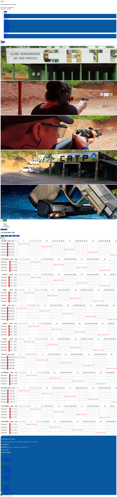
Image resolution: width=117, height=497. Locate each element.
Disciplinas (6, 20)
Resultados (6, 24)
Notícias (6, 34)
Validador (6, 31)
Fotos (5, 36)
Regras (5, 21)
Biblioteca (6, 30)
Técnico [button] (6, 19)
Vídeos (5, 37)
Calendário (6, 23)
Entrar (5, 11)
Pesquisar (3, 238)
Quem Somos (7, 14)
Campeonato (7, 26)
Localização (7, 17)
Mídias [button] (5, 33)
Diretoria (6, 16)
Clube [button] (5, 13)
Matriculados (7, 27)
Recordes (6, 29)
